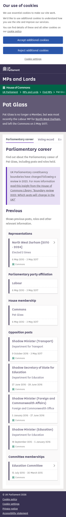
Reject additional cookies (33, 50)
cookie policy (14, 31)
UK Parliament (10, 92)
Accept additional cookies (33, 40)
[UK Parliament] (11, 69)
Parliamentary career (20, 139)
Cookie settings (33, 59)
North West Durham (48, 119)
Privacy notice (10, 508)
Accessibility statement (15, 513)
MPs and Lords (19, 79)
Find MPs (47, 92)
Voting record (46, 139)
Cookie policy (10, 499)
